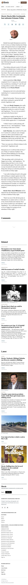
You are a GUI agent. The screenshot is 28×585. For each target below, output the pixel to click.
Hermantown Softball (6, 546)
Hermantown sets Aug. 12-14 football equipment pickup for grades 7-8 (12, 326)
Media (2, 518)
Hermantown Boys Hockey (7, 539)
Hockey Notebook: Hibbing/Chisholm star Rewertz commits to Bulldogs (13, 359)
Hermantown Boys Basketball (8, 541)
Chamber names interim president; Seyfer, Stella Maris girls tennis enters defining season (13, 395)
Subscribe (24, 2)
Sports (18, 6)
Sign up (3, 557)
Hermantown (4, 267)
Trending (3, 9)
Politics (3, 522)
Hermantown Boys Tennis (7, 534)
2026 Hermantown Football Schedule (12, 269)
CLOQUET (3, 550)
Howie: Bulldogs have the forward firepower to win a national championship (12, 467)
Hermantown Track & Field (7, 548)
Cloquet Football (5, 551)
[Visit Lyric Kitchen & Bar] (5, 2)
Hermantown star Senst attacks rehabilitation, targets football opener (13, 249)
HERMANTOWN (5, 529)
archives (23, 14)
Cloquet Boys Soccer (6, 555)
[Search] (19, 2)
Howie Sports (17, 14)
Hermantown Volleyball (6, 537)
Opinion (3, 520)
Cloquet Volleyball (5, 553)
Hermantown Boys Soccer (7, 532)
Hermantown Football (6, 14)
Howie (12, 20)
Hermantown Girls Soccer (7, 536)
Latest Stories (4, 568)
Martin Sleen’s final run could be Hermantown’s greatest (11, 307)
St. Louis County (10, 6)
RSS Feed (3, 570)
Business (3, 392)
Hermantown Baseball (6, 544)
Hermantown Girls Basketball (8, 543)
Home (2, 6)
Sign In (2, 492)
